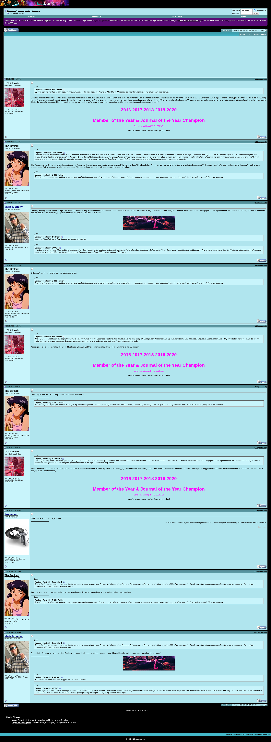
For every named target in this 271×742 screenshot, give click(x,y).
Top (268, 734)
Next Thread (142, 710)
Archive (263, 734)
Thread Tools (245, 34)
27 (247, 30)
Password (235, 13)
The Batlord (12, 145)
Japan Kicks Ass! (19, 720)
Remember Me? (261, 11)
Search (243, 16)
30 (256, 30)
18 (241, 30)
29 (253, 30)
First (235, 30)
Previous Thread (130, 710)
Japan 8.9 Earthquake (21, 723)
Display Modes (259, 34)
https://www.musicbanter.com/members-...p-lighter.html (149, 130)
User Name (236, 10)
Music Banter (11, 11)
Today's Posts (177, 16)
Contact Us (243, 734)
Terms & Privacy (232, 734)
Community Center (24, 11)
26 (244, 30)
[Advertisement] (28, 56)
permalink (262, 79)
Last (262, 30)
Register (31, 16)
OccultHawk (12, 83)
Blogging (95, 16)
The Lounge (36, 11)
